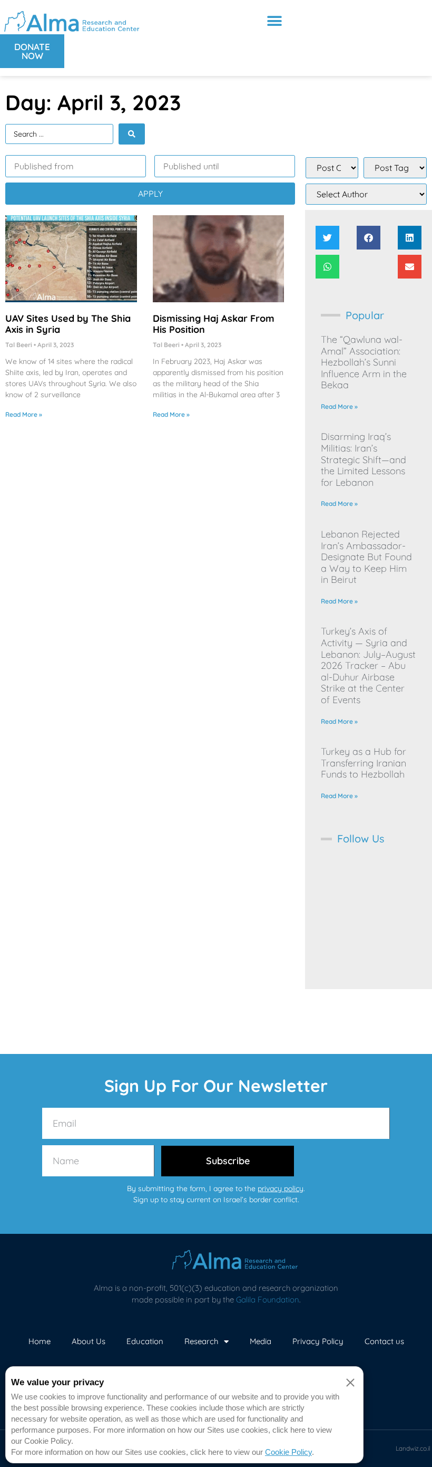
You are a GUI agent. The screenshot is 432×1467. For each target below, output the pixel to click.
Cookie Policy (288, 1451)
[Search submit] (132, 134)
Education (144, 1341)
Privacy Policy (317, 1341)
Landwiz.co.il (413, 1448)
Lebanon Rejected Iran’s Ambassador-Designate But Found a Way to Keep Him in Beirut (366, 557)
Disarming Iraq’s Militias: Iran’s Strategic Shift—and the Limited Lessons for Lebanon (363, 459)
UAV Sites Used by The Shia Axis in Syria (68, 324)
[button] (274, 21)
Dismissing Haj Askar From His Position (213, 324)
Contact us (384, 1341)
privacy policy (280, 1188)
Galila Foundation (267, 1300)
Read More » (23, 414)
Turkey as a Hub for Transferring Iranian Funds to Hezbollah (363, 762)
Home (39, 1341)
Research (201, 1341)
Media (260, 1341)
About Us (88, 1341)
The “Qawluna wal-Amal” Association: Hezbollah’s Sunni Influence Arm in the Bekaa (364, 362)
